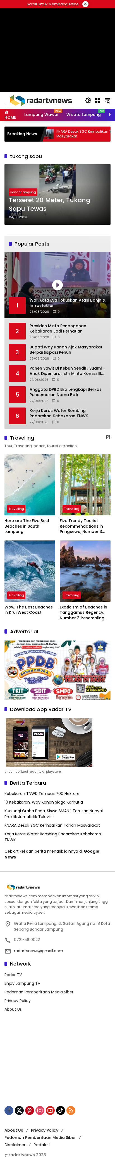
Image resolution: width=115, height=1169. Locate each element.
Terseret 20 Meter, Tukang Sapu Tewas (49, 204)
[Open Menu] (97, 100)
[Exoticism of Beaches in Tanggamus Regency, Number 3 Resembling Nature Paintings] (85, 571)
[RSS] (70, 1110)
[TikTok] (60, 1110)
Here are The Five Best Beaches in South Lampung (26, 526)
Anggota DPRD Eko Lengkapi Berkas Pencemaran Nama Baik (66, 392)
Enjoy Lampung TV (22, 983)
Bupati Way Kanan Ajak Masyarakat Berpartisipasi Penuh (66, 350)
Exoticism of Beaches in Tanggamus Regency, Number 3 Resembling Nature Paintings (83, 613)
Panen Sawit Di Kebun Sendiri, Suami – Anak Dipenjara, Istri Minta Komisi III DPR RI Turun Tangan (67, 371)
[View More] (108, 437)
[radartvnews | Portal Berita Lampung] (40, 100)
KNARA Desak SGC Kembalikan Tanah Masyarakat (68, 134)
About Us (13, 1009)
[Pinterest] (29, 1110)
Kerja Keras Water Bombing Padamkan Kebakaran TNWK (59, 413)
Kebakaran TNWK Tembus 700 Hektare (42, 793)
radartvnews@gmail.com (38, 951)
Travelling (16, 508)
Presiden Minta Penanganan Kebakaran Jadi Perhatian (58, 328)
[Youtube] (50, 1110)
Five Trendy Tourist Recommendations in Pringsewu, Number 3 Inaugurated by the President (81, 526)
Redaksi (41, 1145)
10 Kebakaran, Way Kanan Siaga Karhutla (43, 802)
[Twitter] (19, 1110)
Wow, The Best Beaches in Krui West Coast (28, 610)
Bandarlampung (23, 192)
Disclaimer (15, 1145)
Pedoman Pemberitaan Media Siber (38, 992)
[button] (88, 100)
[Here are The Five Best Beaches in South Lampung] (29, 484)
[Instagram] (39, 1110)
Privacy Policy (17, 1000)
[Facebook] (8, 1110)
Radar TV (13, 975)
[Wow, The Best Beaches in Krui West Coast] (29, 571)
